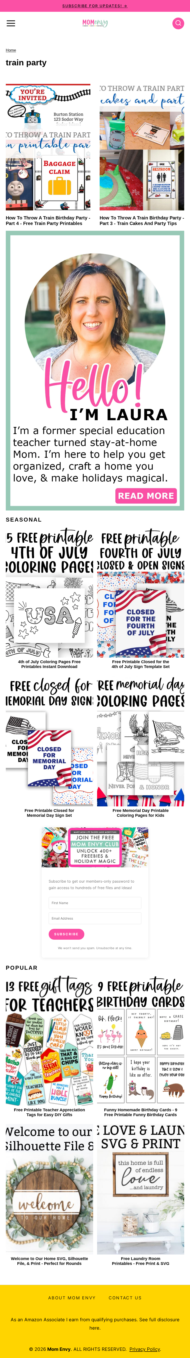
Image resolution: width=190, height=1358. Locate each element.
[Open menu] (11, 23)
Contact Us (125, 1297)
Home (11, 50)
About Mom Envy (72, 1297)
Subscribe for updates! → (95, 5)
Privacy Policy (145, 1349)
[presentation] (48, 147)
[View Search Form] (178, 23)
